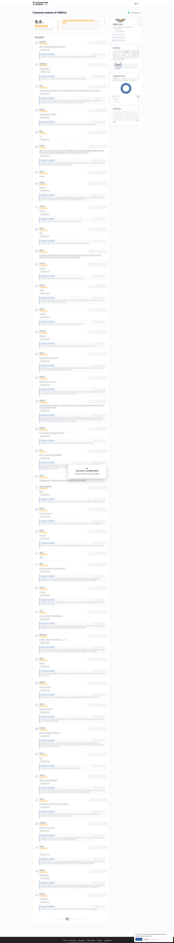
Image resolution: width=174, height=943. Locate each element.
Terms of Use (91, 940)
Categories (81, 940)
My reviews (72, 940)
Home (65, 940)
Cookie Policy (154, 939)
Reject (146, 939)
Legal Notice (108, 940)
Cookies (99, 940)
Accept (139, 939)
